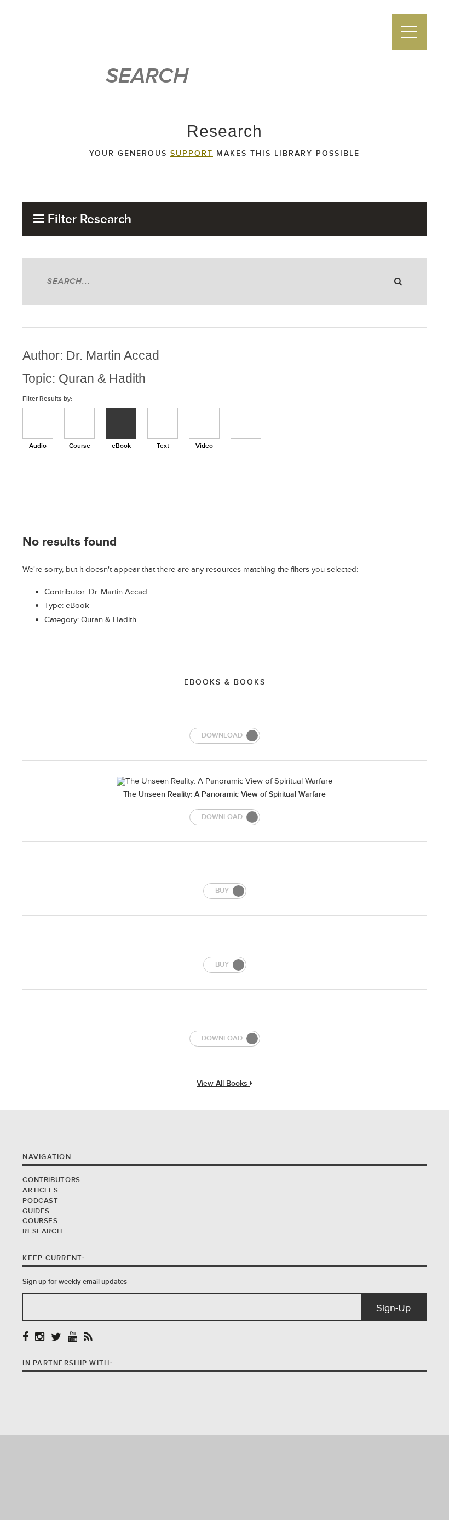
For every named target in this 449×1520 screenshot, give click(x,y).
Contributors (51, 1180)
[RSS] (88, 1337)
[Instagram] (39, 1337)
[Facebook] (25, 1337)
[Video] (204, 423)
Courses (39, 1221)
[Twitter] (56, 1337)
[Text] (162, 423)
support (191, 153)
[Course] (79, 423)
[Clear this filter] (246, 423)
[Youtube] (72, 1337)
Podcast (40, 1200)
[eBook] (121, 423)
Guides (36, 1211)
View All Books (223, 1084)
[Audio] (37, 423)
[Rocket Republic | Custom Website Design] (225, 1477)
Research (42, 1231)
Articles (40, 1190)
